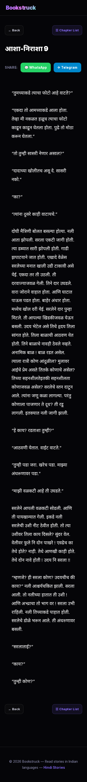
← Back (14, 30)
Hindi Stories (54, 767)
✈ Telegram (67, 67)
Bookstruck (21, 7)
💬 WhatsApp (35, 67)
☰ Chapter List (67, 30)
